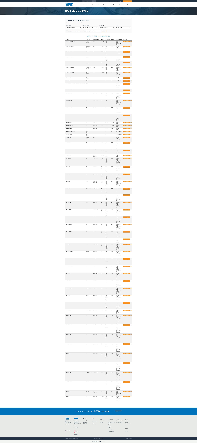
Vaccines (109, 426)
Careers (126, 429)
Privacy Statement (129, 438)
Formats (93, 423)
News (125, 425)
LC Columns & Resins (95, 4)
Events (126, 426)
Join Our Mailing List (128, 423)
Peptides (109, 420)
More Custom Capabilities (85, 423)
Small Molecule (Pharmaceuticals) (110, 429)
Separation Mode (86, 25)
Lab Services (101, 419)
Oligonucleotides (110, 419)
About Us (126, 419)
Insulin (109, 427)
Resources (121, 4)
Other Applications (111, 431)
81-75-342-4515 (76, 427)
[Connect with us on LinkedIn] (101, 438)
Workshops (101, 422)
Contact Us (118, 411)
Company (129, 4)
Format (117, 25)
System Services (102, 420)
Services (104, 4)
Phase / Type (68, 25)
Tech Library (118, 419)
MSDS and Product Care (119, 420)
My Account (112, 1)
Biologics (109, 424)
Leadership (126, 420)
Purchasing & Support (95, 424)
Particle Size (101, 25)
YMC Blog (126, 422)
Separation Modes (94, 421)
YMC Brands (93, 420)
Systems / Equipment (83, 4)
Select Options (126, 41)
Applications (113, 4)
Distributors (126, 428)
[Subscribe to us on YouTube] (102, 438)
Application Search (119, 422)
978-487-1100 (67, 1)
